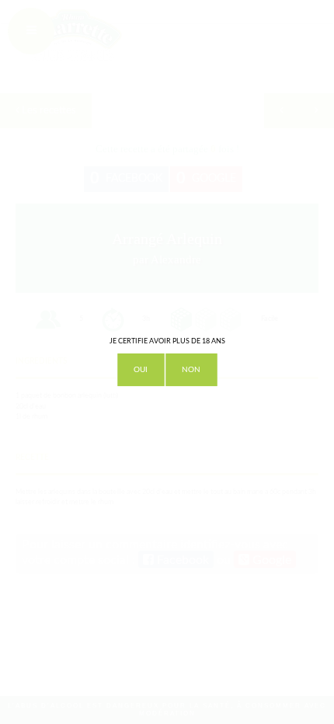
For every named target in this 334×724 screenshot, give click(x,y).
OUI (141, 370)
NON (191, 370)
